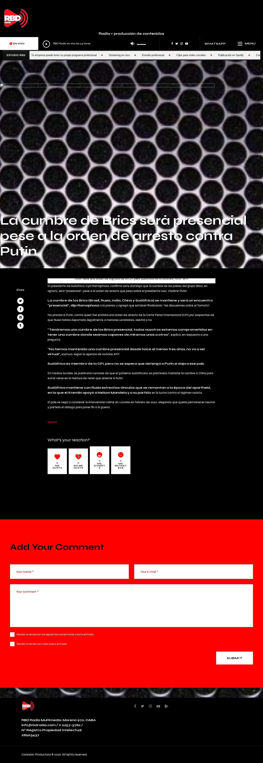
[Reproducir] (46, 44)
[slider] (141, 43)
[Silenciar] (132, 43)
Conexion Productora (36, 754)
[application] (94, 43)
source (52, 422)
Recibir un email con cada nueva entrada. (42, 644)
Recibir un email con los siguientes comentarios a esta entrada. (55, 634)
